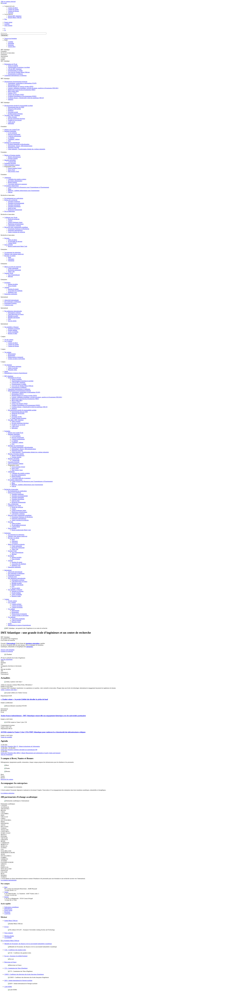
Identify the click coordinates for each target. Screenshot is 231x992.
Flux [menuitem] (5, 19)
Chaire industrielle (13, 268)
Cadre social (11, 122)
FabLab (10, 192)
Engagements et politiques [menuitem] (19, 387)
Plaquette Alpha (12, 369)
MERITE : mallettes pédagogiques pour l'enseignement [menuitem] (27, 484)
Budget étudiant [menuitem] (16, 476)
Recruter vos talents (10, 255)
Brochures (7, 912)
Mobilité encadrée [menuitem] (17, 583)
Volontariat (11, 260)
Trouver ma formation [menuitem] (10, 38)
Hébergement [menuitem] (15, 610)
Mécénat (10, 276)
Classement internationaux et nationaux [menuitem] (19, 389)
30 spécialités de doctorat (15, 241)
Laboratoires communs (14, 225)
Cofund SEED (12, 243)
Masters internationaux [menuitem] (18, 455)
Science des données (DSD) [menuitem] (20, 403)
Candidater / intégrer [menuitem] (17, 442)
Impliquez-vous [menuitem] (16, 565)
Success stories (12, 321)
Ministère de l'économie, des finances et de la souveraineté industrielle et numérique (28, 943)
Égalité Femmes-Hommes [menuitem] (19, 418)
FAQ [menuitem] (13, 444)
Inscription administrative (15, 181)
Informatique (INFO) (14, 85)
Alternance (11, 259)
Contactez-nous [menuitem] (12, 576)
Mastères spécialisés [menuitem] (13, 458)
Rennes (6, 897)
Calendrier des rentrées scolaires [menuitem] (21, 473)
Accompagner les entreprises (12, 252)
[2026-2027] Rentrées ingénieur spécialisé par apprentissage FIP (19, 749)
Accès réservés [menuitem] (8, 14)
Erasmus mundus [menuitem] (16, 457)
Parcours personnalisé (14, 134)
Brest (5, 887)
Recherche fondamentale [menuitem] (19, 502)
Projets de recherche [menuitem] (17, 507)
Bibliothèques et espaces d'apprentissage (15, 373)
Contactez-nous (8, 305)
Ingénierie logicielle (13, 147)
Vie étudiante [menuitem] (11, 617)
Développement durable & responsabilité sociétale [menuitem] (22, 410)
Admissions (7, 177)
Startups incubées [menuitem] (16, 557)
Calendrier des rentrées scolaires (17, 179)
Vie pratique (7, 352)
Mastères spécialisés (10, 160)
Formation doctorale (10, 163)
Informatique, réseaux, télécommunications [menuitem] (24, 449)
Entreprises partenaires (10, 294)
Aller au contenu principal (8, 1)
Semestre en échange (14, 328)
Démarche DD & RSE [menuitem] (18, 413)
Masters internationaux (14, 157)
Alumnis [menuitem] (10, 560)
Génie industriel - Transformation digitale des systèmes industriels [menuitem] (30, 452)
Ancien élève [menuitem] (11, 46)
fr (4, 28)
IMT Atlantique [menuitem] (8, 376)
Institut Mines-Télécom (11, 920)
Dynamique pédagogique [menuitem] (15, 480)
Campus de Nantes (13, 344)
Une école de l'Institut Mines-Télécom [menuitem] (22, 386)
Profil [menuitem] (5, 40)
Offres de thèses (12, 240)
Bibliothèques (8, 908)
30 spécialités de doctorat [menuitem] (19, 525)
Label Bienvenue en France (16, 314)
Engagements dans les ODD (16, 107)
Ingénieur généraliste (10, 131)
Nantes (6, 892)
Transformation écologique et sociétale (19, 67)
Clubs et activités (13, 368)
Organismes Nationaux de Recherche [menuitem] (22, 517)
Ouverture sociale (13, 112)
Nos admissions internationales (13, 311)
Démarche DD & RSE (14, 109)
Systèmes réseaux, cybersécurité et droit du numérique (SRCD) (26, 98)
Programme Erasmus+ (10, 303)
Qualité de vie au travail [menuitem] (18, 425)
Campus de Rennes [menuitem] (13, 11)
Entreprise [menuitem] (11, 45)
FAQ (9, 141)
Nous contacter (8, 933)
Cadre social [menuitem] (15, 426)
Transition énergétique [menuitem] (18, 499)
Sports (6, 371)
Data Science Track (13, 171)
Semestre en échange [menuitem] (17, 591)
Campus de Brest (13, 343)
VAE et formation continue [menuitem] (15, 463)
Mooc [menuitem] (13, 483)
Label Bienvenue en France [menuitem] (19, 581)
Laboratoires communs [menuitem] (18, 513)
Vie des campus (8, 339)
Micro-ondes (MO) (13, 91)
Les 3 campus (8, 341)
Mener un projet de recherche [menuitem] (16, 544)
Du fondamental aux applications (13, 198)
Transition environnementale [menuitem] (20, 496)
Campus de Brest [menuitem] (13, 8)
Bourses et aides (12, 333)
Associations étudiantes (14, 366)
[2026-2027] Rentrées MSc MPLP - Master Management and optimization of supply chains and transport (30, 753)
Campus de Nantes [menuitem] (13, 9)
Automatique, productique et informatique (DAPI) (22, 83)
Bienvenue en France (10, 962)
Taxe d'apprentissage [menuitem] (17, 552)
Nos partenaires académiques (12, 301)
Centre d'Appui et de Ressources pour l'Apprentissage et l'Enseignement (28, 187)
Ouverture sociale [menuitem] (17, 416)
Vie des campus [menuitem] (12, 601)
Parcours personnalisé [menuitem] (18, 437)
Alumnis (6, 287)
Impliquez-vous (12, 292)
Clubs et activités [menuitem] (16, 620)
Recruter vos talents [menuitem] (13, 538)
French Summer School (14, 168)
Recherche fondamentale (15, 209)
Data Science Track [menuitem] (17, 470)
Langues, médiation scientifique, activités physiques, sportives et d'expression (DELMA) (33, 88)
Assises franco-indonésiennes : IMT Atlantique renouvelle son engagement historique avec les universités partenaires (43, 716)
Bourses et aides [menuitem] (16, 596)
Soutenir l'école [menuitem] (12, 551)
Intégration (11, 123)
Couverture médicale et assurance (17, 184)
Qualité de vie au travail (14, 120)
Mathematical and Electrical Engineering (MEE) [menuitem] (25, 399)
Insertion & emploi (13, 289)
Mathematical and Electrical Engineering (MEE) (21, 89)
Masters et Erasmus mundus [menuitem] (16, 454)
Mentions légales (9, 936)
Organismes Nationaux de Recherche (18, 229)
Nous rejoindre (8, 244)
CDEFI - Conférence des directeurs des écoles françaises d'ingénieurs (24, 974)
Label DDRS (8, 986)
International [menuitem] (7, 570)
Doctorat (6, 238)
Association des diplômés (15, 290)
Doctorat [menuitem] (10, 522)
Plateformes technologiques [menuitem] (19, 512)
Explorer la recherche (7, 651)
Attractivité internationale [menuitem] (15, 572)
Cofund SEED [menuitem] (16, 526)
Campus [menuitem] (6, 599)
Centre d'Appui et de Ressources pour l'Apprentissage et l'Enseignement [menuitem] (32, 481)
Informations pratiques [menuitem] (18, 580)
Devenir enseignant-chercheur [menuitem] (20, 423)
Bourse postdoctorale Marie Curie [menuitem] (21, 530)
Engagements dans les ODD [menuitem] (20, 412)
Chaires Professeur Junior (15, 222)
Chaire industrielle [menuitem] (17, 546)
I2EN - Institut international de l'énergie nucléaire (18, 980)
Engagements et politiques (15, 74)
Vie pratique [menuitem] (11, 609)
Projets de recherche (13, 219)
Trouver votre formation (7, 649)
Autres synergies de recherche (16, 232)
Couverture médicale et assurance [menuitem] (21, 478)
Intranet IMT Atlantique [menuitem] (14, 16)
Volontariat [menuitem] (15, 542)
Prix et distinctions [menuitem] (13, 504)
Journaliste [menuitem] (11, 43)
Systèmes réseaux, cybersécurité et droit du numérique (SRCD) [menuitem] (29, 407)
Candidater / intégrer (14, 139)
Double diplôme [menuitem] (16, 593)
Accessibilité (8, 937)
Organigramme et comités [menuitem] (19, 384)
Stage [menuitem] (13, 539)
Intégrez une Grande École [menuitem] (15, 432)
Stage (9, 257)
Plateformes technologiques (16, 224)
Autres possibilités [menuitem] (17, 594)
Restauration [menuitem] (15, 612)
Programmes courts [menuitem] (13, 465)
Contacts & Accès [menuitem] (9, 6)
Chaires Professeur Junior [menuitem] (19, 510)
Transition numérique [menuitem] (18, 494)
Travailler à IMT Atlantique (12, 115)
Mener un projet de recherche (12, 266)
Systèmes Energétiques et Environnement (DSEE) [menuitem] (26, 405)
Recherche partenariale (14, 270)
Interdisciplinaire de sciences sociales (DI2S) (20, 86)
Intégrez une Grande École (12, 129)
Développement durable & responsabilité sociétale (18, 105)
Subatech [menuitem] (14, 408)
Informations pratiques (14, 312)
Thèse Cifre (11, 271)
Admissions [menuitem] (11, 471)
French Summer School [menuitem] (18, 467)
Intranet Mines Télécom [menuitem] (14, 17)
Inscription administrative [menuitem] (19, 475)
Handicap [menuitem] (14, 415)
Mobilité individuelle (14, 317)
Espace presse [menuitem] (8, 22)
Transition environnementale (16, 203)
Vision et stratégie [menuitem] (17, 379)
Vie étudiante (8, 365)
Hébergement (12, 354)
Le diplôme (11, 137)
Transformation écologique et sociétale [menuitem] (22, 381)
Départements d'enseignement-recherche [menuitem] (19, 390)
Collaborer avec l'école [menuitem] (14, 505)
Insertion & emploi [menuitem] (17, 562)
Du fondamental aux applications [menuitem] (17, 491)
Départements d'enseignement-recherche (15, 81)
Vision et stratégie (13, 65)
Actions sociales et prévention (16, 358)
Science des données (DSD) (16, 94)
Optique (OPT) (12, 93)
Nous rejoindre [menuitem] (12, 528)
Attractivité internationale (11, 300)
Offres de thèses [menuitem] (16, 523)
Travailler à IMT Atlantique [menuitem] (16, 420)
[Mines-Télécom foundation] (10, 940)
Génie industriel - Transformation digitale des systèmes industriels (26, 149)
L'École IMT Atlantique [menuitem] (18, 382)
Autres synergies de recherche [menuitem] (20, 520)
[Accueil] (4, 3)
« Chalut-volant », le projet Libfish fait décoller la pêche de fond (24, 699)
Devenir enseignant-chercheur (16, 118)
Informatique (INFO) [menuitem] (18, 394)
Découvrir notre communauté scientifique (16, 227)
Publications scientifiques (11, 907)
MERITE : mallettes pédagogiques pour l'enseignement (23, 190)
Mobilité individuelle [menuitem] (17, 585)
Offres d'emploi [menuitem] (16, 421)
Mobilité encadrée (13, 316)
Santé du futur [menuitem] (16, 500)
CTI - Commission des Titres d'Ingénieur (16, 968)
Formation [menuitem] (7, 431)
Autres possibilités (13, 332)
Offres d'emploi (12, 117)
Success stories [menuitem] (16, 588)
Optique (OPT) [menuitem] (16, 402)
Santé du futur (12, 208)
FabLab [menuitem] (14, 486)
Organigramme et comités (15, 70)
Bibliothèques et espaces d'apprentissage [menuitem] (19, 625)
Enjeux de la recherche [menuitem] (14, 492)
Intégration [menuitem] (15, 428)
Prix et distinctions (9, 211)
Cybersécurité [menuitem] (15, 460)
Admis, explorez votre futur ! (9, 689)
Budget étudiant (12, 182)
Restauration (11, 355)
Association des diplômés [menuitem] (19, 564)
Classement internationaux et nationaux (15, 75)
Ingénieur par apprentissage (12, 142)
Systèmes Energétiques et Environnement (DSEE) (22, 96)
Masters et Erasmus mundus (12, 155)
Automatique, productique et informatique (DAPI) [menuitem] (26, 392)
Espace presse (8, 910)
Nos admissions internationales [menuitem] (16, 578)
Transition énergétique (14, 206)
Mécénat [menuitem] (14, 554)
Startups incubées (13, 284)
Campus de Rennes (13, 346)
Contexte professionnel (14, 136)
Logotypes (7, 913)
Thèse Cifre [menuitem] (15, 549)
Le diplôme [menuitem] (15, 441)
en (5, 30)
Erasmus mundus (13, 158)
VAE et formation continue (12, 165)
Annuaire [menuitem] (10, 12)
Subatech (10, 99)
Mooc (9, 189)
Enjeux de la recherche (10, 200)
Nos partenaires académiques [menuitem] (16, 573)
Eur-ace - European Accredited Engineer (15, 956)
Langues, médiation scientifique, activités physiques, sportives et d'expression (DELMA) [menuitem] (37, 397)
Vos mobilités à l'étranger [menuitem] (15, 589)
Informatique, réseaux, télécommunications (20, 146)
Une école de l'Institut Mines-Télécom (19, 72)
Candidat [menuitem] (6, 24)
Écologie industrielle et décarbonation (18, 144)
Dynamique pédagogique (11, 185)
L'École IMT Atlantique (15, 69)
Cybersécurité (12, 161)
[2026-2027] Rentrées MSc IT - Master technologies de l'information (20, 746)
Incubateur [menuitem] (11, 555)
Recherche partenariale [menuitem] (18, 547)
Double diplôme (12, 330)
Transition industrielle (14, 205)
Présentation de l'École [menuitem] (14, 377)
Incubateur (7, 282)
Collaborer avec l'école (10, 217)
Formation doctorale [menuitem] (13, 462)
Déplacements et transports (15, 357)
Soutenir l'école (8, 273)
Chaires (10, 220)
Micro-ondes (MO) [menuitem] (17, 400)
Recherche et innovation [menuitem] (11, 489)
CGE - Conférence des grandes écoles (15, 950)
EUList (6, 927)
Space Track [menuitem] (15, 468)
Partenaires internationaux (15, 230)
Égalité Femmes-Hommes (15, 113)
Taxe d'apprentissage (14, 275)
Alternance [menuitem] (15, 541)
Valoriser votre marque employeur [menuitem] (17, 536)
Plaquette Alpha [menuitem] (16, 622)
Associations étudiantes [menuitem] (18, 618)
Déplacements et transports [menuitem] (19, 614)
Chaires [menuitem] (14, 509)
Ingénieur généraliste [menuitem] (14, 434)
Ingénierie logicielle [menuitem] (17, 450)
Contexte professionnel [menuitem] (18, 439)
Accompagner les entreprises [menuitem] (16, 534)
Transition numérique (14, 201)
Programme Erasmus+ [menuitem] (14, 575)
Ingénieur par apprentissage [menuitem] (16, 445)
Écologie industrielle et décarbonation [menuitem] (22, 447)
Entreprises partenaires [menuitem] (14, 567)
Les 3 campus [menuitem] (12, 602)
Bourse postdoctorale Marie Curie (17, 246)
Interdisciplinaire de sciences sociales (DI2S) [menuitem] (24, 395)
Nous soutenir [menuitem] (8, 25)
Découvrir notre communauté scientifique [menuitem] (19, 515)
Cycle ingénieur (12, 133)
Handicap (10, 110)
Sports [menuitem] (10, 623)
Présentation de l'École (10, 64)
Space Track (11, 170)
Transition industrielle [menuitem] (18, 497)
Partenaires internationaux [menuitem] (19, 518)
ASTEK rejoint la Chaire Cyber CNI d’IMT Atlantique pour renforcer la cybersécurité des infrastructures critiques (43, 732)
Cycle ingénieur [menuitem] (16, 436)
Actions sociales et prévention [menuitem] (20, 615)
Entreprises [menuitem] (7, 533)
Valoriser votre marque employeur (14, 254)
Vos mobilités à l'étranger (11, 327)
